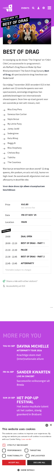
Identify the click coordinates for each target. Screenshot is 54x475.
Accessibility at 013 (15, 286)
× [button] (51, 425)
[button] (27, 470)
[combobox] (46, 425)
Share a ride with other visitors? (21, 281)
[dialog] (27, 448)
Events (25, 8)
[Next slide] (51, 307)
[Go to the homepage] (7, 7)
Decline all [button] (39, 462)
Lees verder (26, 439)
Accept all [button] (13, 462)
